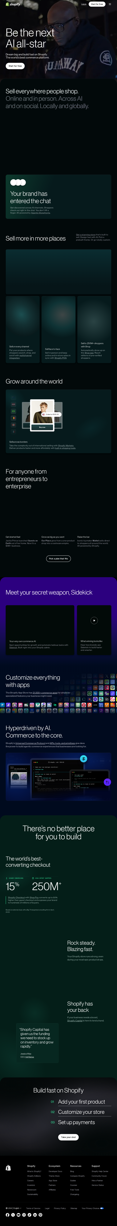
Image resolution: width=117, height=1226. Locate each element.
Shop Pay (34, 897)
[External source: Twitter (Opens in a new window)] (13, 1215)
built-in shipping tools (65, 448)
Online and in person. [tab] (31, 98)
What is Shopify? (34, 1171)
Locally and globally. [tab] (64, 105)
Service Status (98, 1185)
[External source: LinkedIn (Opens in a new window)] (35, 1215)
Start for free (97, 4)
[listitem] (81, 1102)
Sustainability (32, 1194)
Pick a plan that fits (58, 558)
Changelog (74, 1194)
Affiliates (52, 1190)
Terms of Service (33, 1208)
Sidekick (13, 647)
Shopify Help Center (100, 1171)
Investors (31, 1185)
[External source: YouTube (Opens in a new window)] (18, 1215)
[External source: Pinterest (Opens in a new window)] (40, 1215)
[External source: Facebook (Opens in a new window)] (7, 1215)
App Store (53, 1180)
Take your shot (68, 1137)
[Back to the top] (8, 1168)
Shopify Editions (34, 1176)
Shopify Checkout (16, 897)
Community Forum (99, 1176)
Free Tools (74, 1190)
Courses (73, 1185)
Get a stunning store (85, 235)
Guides (73, 1180)
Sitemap (73, 1208)
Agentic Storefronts (40, 213)
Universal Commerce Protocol (30, 743)
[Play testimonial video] (94, 620)
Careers (30, 1180)
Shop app (89, 353)
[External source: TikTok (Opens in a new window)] (29, 1215)
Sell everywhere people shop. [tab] (42, 91)
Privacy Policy (60, 1208)
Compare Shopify (77, 1176)
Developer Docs (55, 1171)
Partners (52, 1185)
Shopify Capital (74, 1020)
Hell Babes (29, 1057)
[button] (110, 4)
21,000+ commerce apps (45, 692)
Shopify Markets (66, 445)
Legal (47, 1208)
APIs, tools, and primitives (62, 743)
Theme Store (54, 1176)
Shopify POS (61, 358)
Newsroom (31, 1190)
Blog (72, 1171)
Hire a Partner (97, 1180)
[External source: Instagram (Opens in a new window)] (24, 1215)
